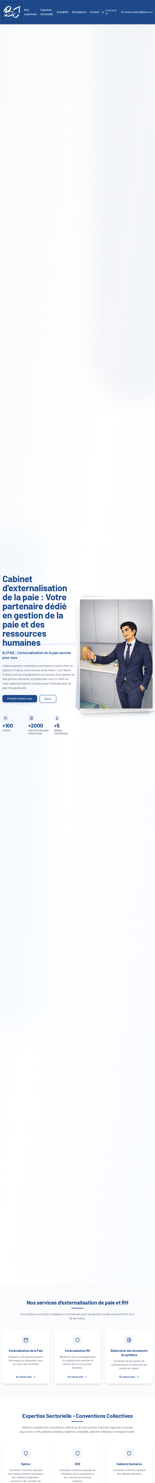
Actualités (62, 12)
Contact (94, 12)
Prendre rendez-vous (19, 698)
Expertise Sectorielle (46, 12)
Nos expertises (30, 12)
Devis (48, 698)
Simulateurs (79, 12)
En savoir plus (24, 1376)
